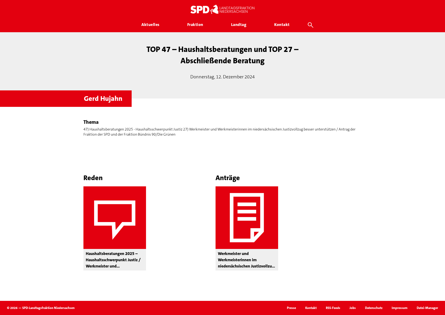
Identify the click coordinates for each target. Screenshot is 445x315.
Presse (291, 308)
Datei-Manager (427, 308)
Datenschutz (373, 308)
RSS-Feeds (333, 308)
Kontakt (311, 308)
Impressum (399, 308)
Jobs (353, 308)
